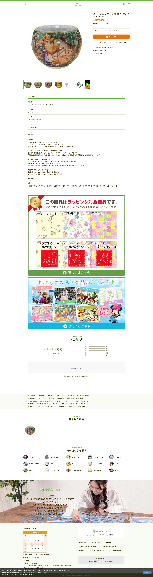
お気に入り (103, 42)
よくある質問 (96, 542)
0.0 (59, 349)
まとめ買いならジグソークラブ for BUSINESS (101, 561)
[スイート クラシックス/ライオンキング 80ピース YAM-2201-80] (30, 430)
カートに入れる (113, 37)
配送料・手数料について (100, 50)
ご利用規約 (81, 550)
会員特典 (109, 542)
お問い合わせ (122, 42)
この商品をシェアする (99, 53)
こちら (37, 557)
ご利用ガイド (82, 542)
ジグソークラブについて (98, 550)
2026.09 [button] (46, 532)
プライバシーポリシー (108, 546)
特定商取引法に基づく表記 (87, 546)
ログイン (78, 376)
